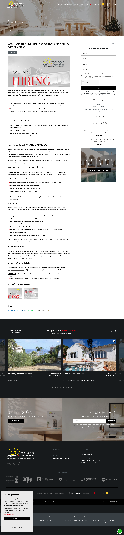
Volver (113, 43)
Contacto (84, 4)
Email (49, 310)
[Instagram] (13, 463)
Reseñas (99, 112)
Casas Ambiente (99, 107)
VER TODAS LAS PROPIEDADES (15, 331)
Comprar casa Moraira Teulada (48, 509)
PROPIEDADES (68, 4)
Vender (76, 4)
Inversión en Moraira (48, 517)
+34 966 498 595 (58, 452)
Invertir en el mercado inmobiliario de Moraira (76, 517)
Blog (78, 493)
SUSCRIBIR (111, 420)
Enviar (99, 88)
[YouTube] (23, 463)
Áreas (71, 493)
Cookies (38, 501)
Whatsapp (41, 310)
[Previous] (112, 331)
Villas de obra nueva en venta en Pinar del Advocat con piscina (76, 521)
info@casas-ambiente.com (61, 458)
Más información (9, 514)
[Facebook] (9, 463)
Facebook (11, 310)
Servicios (48, 493)
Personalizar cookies (17, 523)
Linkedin (23, 310)
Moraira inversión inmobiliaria (104, 517)
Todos (99, 104)
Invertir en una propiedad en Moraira (48, 520)
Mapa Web (44, 501)
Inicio (60, 4)
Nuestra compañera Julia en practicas (99, 109)
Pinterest (32, 310)
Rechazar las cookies (17, 527)
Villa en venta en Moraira (76, 509)
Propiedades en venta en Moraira (104, 509)
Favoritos (95, 4)
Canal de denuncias (53, 501)
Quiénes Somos (60, 493)
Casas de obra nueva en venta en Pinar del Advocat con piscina (104, 521)
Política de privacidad (98, 75)
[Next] (115, 331)
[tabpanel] (34, 361)
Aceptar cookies (17, 518)
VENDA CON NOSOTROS (99, 170)
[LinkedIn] (18, 463)
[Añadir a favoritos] (58, 341)
